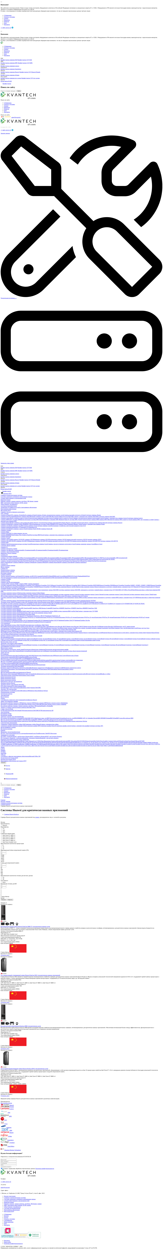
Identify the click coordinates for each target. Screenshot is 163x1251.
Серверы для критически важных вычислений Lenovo (88, 518)
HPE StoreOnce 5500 (91, 608)
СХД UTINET (100, 603)
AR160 (35, 742)
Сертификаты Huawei (30, 700)
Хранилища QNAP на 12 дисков (30, 617)
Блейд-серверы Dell (15, 562)
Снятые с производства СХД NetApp (60, 600)
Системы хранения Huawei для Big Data (66, 587)
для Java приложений (43, 577)
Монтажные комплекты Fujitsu (43, 721)
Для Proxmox (65, 561)
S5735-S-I (9, 745)
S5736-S (40, 745)
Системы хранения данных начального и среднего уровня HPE (100, 597)
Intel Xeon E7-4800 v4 (9, 837)
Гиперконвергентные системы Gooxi (20, 544)
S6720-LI (66, 745)
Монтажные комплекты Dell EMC (24, 721)
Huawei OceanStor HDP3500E (91, 585)
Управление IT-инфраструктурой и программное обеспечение (19, 507)
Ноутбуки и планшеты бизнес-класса (11, 704)
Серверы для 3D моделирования (10, 582)
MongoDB (66, 576)
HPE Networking (72, 741)
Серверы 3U (4, 564)
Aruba (15, 741)
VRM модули (30, 660)
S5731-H (126, 744)
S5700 (86, 744)
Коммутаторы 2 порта (68, 638)
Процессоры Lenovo (61, 655)
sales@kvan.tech (15, 117)
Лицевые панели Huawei (8, 683)
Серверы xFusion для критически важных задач (50, 515)
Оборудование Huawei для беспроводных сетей (88, 632)
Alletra (8, 741)
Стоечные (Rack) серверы (8, 545)
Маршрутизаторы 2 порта (67, 645)
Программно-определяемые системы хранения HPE (34, 597)
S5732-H (136, 744)
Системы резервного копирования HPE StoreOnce (15, 608)
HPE (2, 631)
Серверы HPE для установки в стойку (143, 519)
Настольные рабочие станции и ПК (11, 703)
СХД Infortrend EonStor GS (48, 620)
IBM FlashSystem (24, 611)
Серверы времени (6, 574)
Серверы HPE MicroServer (106, 519)
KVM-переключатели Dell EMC (29, 710)
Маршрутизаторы (6, 645)
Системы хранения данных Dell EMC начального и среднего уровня (78, 590)
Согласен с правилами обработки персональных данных (18, 1168)
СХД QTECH (92, 603)
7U (3, 828)
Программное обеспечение (8, 509)
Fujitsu (20, 657)
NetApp (38, 658)
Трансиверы (4, 669)
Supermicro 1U (16, 527)
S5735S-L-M (29, 745)
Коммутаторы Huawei (11, 632)
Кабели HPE (26, 690)
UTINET (90, 559)
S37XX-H (72, 744)
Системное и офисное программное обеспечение (15, 756)
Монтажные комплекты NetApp (78, 721)
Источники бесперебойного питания (11, 718)
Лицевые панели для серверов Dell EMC (12, 684)
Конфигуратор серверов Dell (9, 60)
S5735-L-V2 (152, 744)
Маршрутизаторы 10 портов (19, 645)
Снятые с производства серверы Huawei (95, 522)
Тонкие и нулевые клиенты (9, 707)
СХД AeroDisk (27, 603)
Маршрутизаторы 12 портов (35, 645)
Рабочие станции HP (40, 703)
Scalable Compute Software (110, 741)
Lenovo (30, 657)
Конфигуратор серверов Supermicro (11, 69)
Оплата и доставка (9, 17)
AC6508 (17, 742)
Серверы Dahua (5, 580)
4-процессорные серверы (8, 565)
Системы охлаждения (7, 663)
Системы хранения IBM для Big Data (67, 611)
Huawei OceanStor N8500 (106, 585)
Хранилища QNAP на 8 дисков (122, 617)
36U (4, 832)
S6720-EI (55, 745)
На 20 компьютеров (39, 550)
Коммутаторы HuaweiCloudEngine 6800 (28, 632)
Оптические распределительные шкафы (56, 649)
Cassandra (39, 576)
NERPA (58, 559)
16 (3, 847)
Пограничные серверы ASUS (57, 539)
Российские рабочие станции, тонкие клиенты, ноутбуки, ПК (18, 706)
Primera (87, 741)
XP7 (140, 741)
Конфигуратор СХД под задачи (30, 78)
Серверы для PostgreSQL (17, 576)
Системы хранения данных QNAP (11, 617)
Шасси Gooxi (98, 544)
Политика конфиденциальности (44, 1168)
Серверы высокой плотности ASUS (76, 539)
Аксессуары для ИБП (43, 718)
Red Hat (96, 741)
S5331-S (81, 744)
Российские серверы (7, 559)
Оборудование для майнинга (9, 504)
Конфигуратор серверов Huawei (10, 72)
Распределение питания (93, 674)
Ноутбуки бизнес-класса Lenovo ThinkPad (54, 704)
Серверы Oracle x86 (46, 529)
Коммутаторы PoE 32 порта (43, 640)
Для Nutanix (45, 561)
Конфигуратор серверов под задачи (11, 78)
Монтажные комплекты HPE (60, 721)
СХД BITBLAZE (58, 603)
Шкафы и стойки (105, 674)
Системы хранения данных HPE (10, 597)
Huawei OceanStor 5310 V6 (28, 585)
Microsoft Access (59, 576)
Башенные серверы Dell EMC (23, 516)
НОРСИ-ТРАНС (110, 559)
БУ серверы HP (21, 583)
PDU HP (37, 719)
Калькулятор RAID (6, 81)
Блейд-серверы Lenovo (64, 562)
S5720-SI (105, 744)
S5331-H (77, 744)
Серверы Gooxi (5, 544)
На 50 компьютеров (62, 550)
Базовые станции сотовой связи (10, 635)
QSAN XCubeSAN (45, 622)
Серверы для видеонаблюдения (10, 551)
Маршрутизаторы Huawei (47, 632)
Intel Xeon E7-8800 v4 (9, 840)
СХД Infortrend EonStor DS (32, 620)
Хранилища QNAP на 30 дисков (104, 617)
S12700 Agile (61, 744)
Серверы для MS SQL (30, 576)
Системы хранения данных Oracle (10, 612)
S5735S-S (35, 745)
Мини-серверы (5, 567)
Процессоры (4, 655)
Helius (33, 559)
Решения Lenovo (5, 739)
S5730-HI (116, 744)
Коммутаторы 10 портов (41, 638)
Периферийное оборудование (9, 687)
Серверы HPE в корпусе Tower (123, 519)
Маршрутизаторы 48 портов (113, 645)
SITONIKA (77, 559)
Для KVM (39, 561)
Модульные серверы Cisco (28, 525)
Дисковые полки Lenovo (96, 602)
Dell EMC (3, 629)
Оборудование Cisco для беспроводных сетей (124, 628)
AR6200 (135, 742)
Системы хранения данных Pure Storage (12, 616)
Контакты (7, 24)
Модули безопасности (7, 672)
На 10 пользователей (27, 558)
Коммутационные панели (8, 678)
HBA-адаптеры (11, 660)
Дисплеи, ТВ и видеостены (9, 689)
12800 (6, 742)
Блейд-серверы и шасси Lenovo (19, 518)
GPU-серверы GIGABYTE (21, 541)
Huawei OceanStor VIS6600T (31, 587)
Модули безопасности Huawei (22, 672)
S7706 (104, 745)
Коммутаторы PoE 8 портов (59, 640)
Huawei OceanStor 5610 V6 (59, 585)
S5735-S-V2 (22, 745)
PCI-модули (4, 660)
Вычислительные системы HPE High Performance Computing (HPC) (40, 519)
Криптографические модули (36, 651)
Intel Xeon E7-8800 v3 (9, 838)
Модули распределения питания (10, 719)
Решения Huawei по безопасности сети (113, 632)
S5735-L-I (146, 744)
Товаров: (3, 903)
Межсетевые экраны (7, 648)
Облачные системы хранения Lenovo (31, 594)
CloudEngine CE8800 (23, 744)
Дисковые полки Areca (34, 602)
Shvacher (71, 559)
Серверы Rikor (5, 532)
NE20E (48, 744)
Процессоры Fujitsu (40, 655)
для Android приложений (18, 577)
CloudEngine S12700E (35, 744)
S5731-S (131, 744)
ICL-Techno (38, 559)
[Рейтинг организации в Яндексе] (6, 117)
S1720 (67, 744)
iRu (43, 559)
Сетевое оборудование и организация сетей (13, 498)
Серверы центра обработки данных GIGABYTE (86, 541)
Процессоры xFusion (72, 655)
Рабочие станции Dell (27, 703)
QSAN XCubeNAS (23, 622)
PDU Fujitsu (31, 719)
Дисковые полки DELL (47, 602)
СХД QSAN (4, 622)
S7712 (107, 745)
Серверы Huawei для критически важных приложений (44, 522)
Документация (5, 695)
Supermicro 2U (25, 527)
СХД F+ (65, 603)
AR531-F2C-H (107, 742)
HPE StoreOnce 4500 (56, 608)
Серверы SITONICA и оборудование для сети (14, 533)
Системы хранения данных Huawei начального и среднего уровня (97, 587)
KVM (17, 674)
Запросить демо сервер (7, 463)
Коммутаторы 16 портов (55, 638)
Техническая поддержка (9, 298)
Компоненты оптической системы (65, 674)
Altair (11, 741)
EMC (36, 661)
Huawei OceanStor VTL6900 (47, 587)
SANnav (100, 741)
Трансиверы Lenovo (67, 669)
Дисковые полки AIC (21, 602)
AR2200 (51, 742)
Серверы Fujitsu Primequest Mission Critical (70, 524)
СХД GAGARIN (72, 603)
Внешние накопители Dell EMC (22, 667)
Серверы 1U (4, 547)
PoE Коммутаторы (14, 638)
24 (3, 877)
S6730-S (81, 745)
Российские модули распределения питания (60, 719)
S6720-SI (71, 745)
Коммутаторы (5, 638)
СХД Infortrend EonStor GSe (64, 620)
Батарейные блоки (6, 713)
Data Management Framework (49, 741)
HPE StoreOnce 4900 (79, 608)
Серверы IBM (5, 535)
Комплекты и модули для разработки (11, 681)
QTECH (63, 559)
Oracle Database (78, 576)
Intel (30, 658)
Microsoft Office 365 (34, 756)
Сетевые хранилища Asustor (9, 605)
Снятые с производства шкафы (80, 726)
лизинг (37, 817)
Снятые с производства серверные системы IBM (58, 535)
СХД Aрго (42, 603)
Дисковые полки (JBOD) (8, 602)
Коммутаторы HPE (8, 631)
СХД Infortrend (5, 620)
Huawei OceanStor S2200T (15, 587)
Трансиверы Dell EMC (24, 669)
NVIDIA (82, 741)
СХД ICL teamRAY (82, 603)
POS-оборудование (6, 686)
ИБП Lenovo (119, 718)
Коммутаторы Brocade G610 (92, 626)
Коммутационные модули (8, 677)
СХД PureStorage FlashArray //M (33, 616)
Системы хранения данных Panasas (11, 614)
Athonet (19, 741)
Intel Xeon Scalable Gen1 (10, 842)
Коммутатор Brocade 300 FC (58, 626)
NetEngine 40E (54, 744)
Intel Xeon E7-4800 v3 (9, 835)
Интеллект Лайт (43, 733)
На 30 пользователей (52, 558)
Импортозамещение (11, 778)
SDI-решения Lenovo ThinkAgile (19, 739)
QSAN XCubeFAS (13, 622)
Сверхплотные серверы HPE (90, 519)
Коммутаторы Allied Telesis (16, 625)
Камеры (3, 730)
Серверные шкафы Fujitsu (19, 726)
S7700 (97, 745)
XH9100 (120, 745)
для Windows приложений (69, 577)
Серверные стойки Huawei (32, 724)
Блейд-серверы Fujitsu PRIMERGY (20, 524)
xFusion (35, 657)
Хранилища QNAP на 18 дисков (67, 617)
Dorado (44, 744)
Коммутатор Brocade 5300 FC (75, 626)
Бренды (8, 769)
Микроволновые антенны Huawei (65, 632)
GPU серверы (5, 513)
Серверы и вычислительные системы (11, 495)
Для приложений (6, 577)
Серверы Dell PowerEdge (8, 516)
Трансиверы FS (35, 669)
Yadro (94, 559)
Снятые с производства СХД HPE (128, 597)
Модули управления (77, 660)
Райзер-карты (45, 660)
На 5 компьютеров (17, 550)
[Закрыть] (1, 31)
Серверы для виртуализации (9, 561)
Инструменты (5, 696)
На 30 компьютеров (51, 550)
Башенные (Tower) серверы (8, 553)
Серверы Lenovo (5, 518)
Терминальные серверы (7, 571)
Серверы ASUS (5, 539)
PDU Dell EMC (23, 719)
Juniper (3, 747)
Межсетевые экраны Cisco (67, 628)
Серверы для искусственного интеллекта (13, 512)
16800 (10, 742)
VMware (137, 741)
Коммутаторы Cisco (18, 628)
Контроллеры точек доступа (9, 642)
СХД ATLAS (35, 603)
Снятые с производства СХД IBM (88, 611)
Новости (6, 21)
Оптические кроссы (6, 693)
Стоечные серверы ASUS (94, 539)
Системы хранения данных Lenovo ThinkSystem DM (18, 596)
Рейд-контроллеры (54, 660)
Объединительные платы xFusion (25, 675)
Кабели (3, 690)
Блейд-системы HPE (15, 519)
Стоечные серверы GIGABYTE (109, 541)
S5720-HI (95, 744)
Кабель (35, 674)
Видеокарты (38, 660)
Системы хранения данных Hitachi (11, 609)
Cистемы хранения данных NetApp (11, 600)
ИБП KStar (113, 718)
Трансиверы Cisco (13, 669)
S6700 (51, 745)
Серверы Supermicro (6, 527)
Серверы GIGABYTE (7, 541)
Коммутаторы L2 (147, 638)
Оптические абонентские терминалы (34, 649)
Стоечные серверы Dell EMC (106, 516)
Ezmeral (59, 741)
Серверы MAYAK (6, 536)
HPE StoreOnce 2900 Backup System (40, 608)
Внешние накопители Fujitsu (40, 667)
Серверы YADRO (6, 579)
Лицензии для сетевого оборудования (12, 643)
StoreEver (122, 741)
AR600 (121, 742)
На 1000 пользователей (120, 558)
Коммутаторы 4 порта (94, 638)
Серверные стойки (6, 724)
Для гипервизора (101, 561)
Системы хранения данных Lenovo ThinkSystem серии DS (49, 596)
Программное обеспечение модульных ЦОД (13, 761)
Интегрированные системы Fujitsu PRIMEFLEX (44, 524)
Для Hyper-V (32, 561)
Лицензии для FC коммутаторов (125, 626)
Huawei (3, 632)
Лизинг (6, 18)
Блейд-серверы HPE (39, 562)
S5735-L (141, 744)
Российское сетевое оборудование (10, 651)
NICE (78, 741)
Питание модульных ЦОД (8, 759)
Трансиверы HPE (45, 669)
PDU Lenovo (43, 719)
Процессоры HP (50, 655)
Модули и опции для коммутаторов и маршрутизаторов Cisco (93, 628)
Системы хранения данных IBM (10, 611)
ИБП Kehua (106, 718)
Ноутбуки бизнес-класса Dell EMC (32, 704)
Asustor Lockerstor (41, 605)
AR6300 (139, 742)
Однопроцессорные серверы (9, 556)
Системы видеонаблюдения (9, 506)
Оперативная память (7, 657)
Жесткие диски (5, 661)
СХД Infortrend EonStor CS (17, 620)
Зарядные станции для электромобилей (12, 716)
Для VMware (81, 561)
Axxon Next (35, 733)
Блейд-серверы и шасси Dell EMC (42, 516)
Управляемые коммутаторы (92, 640)
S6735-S (86, 745)
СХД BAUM (49, 603)
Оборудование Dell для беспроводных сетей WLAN (32, 629)
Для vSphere (88, 561)
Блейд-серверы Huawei (51, 562)
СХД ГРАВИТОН (126, 603)
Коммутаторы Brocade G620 (108, 626)
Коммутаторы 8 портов (135, 638)
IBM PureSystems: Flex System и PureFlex (20, 535)
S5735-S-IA (15, 745)
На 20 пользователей (39, 558)
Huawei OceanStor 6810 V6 (75, 585)
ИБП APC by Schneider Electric (88, 718)
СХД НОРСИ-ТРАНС (138, 603)
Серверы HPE (5, 519)
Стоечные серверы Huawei (114, 522)
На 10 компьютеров (28, 550)
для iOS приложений (31, 577)
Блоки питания (5, 664)
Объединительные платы (8, 675)
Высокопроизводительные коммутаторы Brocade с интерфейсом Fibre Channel (27, 626)
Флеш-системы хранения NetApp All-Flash (83, 600)
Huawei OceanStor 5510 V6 (44, 585)
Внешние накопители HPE (56, 667)
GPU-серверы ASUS (28, 539)
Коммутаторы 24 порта (81, 638)
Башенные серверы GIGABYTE (38, 541)
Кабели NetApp (43, 690)
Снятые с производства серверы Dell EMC (86, 516)
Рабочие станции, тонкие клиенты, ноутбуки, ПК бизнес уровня (19, 501)
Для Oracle (59, 561)
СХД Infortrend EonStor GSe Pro (81, 620)
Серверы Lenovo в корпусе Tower (63, 518)
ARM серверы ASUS (16, 539)
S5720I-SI (111, 744)
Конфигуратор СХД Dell (25, 60)
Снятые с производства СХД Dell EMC (109, 590)
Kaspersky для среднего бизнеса (49, 738)
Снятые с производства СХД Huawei (127, 587)
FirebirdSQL (45, 576)
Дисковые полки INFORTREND (79, 602)
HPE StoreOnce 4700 (68, 608)
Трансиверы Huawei (56, 669)
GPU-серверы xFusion (16, 515)
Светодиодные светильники (9, 722)
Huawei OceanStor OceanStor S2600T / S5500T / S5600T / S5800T (132, 585)
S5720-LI (100, 744)
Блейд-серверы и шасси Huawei (19, 522)
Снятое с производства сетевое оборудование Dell (61, 629)
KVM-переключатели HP (46, 710)
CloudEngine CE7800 (11, 744)
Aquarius (15, 559)
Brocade (3, 626)
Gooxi (23, 658)
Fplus (23, 559)
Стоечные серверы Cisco (43, 525)
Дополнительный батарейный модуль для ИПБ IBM (64, 718)
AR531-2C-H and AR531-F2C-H (94, 742)
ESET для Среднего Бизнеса (54, 736)
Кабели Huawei (34, 690)
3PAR (5, 741)
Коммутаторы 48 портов (108, 638)
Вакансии (7, 20)
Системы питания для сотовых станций (30, 635)
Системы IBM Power (38, 535)
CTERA (38, 741)
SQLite (88, 576)
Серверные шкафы (6, 726)
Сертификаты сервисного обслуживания (12, 700)
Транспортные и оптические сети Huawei (22, 634)
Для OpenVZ (52, 561)
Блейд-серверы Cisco (15, 525)
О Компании (7, 15)
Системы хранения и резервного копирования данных (16, 496)
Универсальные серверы (8, 570)
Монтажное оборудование (8, 674)
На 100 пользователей (76, 558)
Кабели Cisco (9, 690)
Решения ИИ (9, 773)
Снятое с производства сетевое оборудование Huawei (140, 632)
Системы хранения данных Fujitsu (10, 593)
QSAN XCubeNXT (34, 622)
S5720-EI (90, 744)
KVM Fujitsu (16, 710)
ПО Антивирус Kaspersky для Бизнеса (12, 738)
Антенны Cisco (8, 628)
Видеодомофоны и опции (8, 727)
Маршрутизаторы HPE (20, 631)
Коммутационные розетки (8, 680)
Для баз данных (5, 576)
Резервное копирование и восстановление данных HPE (65, 597)
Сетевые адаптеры (65, 660)
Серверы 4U (4, 568)
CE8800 (148, 742)
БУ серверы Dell (12, 583)
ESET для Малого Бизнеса (38, 736)
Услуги (8, 765)
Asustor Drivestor (21, 605)
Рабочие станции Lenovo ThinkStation (57, 703)
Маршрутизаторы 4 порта (97, 645)
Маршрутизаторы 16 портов (51, 645)
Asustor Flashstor (31, 605)
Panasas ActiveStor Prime (28, 614)
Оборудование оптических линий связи (12, 649)
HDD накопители (14, 661)
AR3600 (70, 742)
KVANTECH (47, 559)
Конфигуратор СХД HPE (25, 63)
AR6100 (130, 742)
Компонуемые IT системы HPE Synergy (70, 519)
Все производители (6, 1103)
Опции (3, 698)
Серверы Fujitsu (5, 524)
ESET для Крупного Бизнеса (22, 736)
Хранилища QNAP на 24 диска (86, 617)
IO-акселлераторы (21, 660)
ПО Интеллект (52, 733)
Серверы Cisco (5, 525)
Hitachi (24, 657)
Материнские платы (6, 658)
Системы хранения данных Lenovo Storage (91, 594)
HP (26, 658)
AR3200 (60, 742)
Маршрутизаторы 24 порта (82, 645)
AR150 (31, 742)
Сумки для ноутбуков (7, 709)
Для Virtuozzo (73, 561)
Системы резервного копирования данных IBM (43, 611)
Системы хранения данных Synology (11, 619)
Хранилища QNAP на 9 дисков (140, 617)
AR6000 (125, 742)
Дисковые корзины (6, 666)
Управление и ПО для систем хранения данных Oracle (36, 612)
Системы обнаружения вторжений (77, 651)
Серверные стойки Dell (18, 724)
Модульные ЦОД (6, 510)
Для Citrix (20, 561)
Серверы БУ (4, 583)
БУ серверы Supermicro (32, 583)
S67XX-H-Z (91, 745)
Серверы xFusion (5, 515)
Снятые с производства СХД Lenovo (77, 596)
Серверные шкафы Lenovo (63, 726)
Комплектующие (5, 499)
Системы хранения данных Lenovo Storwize (116, 594)
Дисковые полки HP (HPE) (62, 602)
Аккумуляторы (5, 712)
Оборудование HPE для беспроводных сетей (40, 631)
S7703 (100, 745)
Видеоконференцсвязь (7, 637)
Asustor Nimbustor (51, 605)
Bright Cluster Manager (27, 741)
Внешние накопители (7, 667)
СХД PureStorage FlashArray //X (51, 616)
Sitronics (82, 559)
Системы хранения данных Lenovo (11, 594)
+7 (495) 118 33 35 (6, 27)
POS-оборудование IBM (19, 686)
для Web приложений (56, 577)
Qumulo (91, 741)
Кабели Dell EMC (18, 690)
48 (3, 879)
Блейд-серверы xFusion (29, 515)
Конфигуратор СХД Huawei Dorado (30, 72)
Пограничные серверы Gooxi (39, 544)
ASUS (14, 658)
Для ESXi (25, 561)
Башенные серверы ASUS (41, 539)
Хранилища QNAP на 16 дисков (48, 617)
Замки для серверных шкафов (9, 701)
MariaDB (51, 576)
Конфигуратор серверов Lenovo (10, 66)
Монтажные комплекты (7, 721)
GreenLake (65, 741)
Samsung (68, 661)
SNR (86, 559)
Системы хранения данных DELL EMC (12, 590)
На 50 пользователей (64, 558)
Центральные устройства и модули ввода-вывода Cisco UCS (68, 525)
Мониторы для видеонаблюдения (10, 732)
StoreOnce (128, 741)
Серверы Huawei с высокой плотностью (72, 522)
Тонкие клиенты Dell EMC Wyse (26, 707)
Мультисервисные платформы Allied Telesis (36, 625)
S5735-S (4, 745)
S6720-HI (61, 745)
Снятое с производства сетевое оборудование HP (67, 631)
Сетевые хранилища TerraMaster (10, 606)
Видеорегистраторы (6, 729)
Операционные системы (8, 692)
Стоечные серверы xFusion (93, 515)
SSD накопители (24, 661)
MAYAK (53, 559)
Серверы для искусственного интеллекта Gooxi (61, 544)
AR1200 (22, 742)
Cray (35, 741)
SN (119, 741)
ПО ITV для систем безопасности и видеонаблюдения (16, 733)
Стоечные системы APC (96, 726)
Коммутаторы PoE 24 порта (27, 640)
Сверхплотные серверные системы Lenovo (40, 518)
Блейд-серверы (5, 562)
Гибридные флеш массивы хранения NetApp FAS (35, 600)
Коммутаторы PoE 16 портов (10, 640)
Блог (5, 23)
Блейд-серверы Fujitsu (27, 562)
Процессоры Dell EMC (27, 655)
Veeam (133, 741)
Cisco (2, 628)
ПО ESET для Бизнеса (7, 736)
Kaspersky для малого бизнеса (31, 738)
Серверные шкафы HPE (33, 726)
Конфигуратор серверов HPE (9, 63)
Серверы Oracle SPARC (34, 529)
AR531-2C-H (81, 742)
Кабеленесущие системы (26, 674)
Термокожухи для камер (8, 735)
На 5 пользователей (15, 558)
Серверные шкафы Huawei (48, 726)
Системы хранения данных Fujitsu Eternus (32, 593)
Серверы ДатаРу (5, 538)
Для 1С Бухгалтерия (108, 558)
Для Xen (94, 561)
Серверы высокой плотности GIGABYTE (59, 541)
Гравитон (98, 559)
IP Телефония (4, 654)
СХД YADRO (109, 603)
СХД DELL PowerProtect (128, 590)
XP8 (143, 741)
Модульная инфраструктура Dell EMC (63, 516)
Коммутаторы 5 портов (122, 638)
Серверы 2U (4, 554)
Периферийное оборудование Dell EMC (29, 687)
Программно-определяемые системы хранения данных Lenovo (60, 594)
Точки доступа (5, 652)
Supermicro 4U (33, 527)
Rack (4, 882)
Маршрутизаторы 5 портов (129, 645)
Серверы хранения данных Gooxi (85, 544)
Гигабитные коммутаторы (26, 638)
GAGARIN (28, 559)
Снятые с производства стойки (49, 724)
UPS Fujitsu (34, 718)
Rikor (67, 559)
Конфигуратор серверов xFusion (10, 75)
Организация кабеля (81, 674)
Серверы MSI (4, 542)
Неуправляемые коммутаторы (75, 640)
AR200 (43, 742)
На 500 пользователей (88, 558)
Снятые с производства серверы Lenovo (115, 518)
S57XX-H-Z (46, 745)
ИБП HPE (100, 718)
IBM (28, 658)
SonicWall (3, 753)
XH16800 (115, 745)
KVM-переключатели (7, 710)
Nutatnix (3, 750)
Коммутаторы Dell (11, 629)
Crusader (19, 559)
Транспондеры (5, 671)
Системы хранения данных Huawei (11, 585)
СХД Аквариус (117, 603)
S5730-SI (121, 744)
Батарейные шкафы (6, 715)
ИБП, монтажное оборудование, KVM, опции (14, 503)
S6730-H (76, 745)
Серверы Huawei (5, 522)
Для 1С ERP (98, 558)
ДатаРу (103, 559)
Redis (84, 576)
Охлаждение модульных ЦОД (9, 758)
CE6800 (144, 742)
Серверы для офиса (6, 550)
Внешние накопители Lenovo (72, 667)
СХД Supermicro (5, 623)
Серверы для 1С (5, 558)
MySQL (71, 576)
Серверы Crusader (6, 530)
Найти (18, 785)
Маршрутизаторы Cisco (53, 628)
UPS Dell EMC (26, 718)
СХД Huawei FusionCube (145, 587)
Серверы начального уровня (9, 548)
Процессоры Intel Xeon (14, 655)
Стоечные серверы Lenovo (135, 518)
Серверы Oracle (5, 529)
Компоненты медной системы (46, 674)
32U (4, 830)
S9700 (111, 745)
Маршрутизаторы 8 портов (12, 646)
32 (3, 848)
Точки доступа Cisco (143, 628)
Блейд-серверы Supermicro (79, 562)
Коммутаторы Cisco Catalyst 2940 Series (35, 628)
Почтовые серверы (6, 573)
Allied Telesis (4, 625)
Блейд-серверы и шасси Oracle (18, 529)
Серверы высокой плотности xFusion (74, 515)
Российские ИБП (128, 718)
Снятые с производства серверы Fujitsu (93, 524)
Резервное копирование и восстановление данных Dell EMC (41, 590)
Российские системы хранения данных (12, 603)
